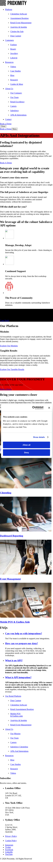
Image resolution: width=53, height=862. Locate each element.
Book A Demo (6, 163)
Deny (26, 452)
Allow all (26, 445)
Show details (39, 437)
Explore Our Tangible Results (12, 369)
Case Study (4, 320)
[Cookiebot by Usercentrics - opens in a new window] (32, 407)
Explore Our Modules (9, 346)
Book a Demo (5, 124)
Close (3, 126)
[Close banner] (49, 408)
